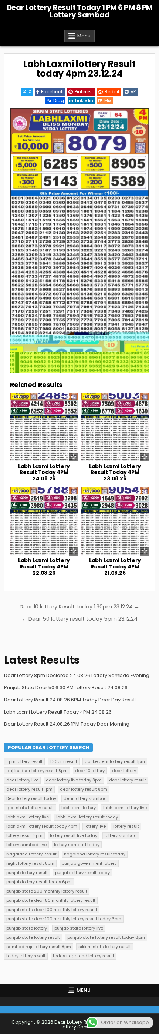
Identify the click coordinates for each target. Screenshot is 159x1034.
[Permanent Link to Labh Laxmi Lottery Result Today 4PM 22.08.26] (44, 521)
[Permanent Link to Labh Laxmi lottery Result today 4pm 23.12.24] (79, 240)
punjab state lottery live (78, 928)
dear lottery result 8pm (83, 789)
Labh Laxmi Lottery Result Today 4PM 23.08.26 (115, 473)
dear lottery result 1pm (29, 789)
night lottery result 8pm (30, 863)
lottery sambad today (76, 845)
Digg (58, 100)
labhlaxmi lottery (78, 808)
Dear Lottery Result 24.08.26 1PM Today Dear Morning (66, 723)
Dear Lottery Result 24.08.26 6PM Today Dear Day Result (70, 699)
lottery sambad (121, 835)
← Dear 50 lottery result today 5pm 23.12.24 (80, 619)
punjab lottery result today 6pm (39, 882)
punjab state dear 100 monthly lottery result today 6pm (63, 919)
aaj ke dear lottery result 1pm (115, 761)
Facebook (52, 92)
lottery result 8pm (24, 835)
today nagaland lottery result (83, 956)
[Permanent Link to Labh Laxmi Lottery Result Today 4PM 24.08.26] (44, 427)
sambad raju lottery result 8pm (38, 947)
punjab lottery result (27, 872)
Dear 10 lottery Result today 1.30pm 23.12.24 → (79, 606)
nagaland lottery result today (94, 854)
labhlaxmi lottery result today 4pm (41, 826)
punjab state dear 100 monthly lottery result (51, 910)
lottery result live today (73, 835)
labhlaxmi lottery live (27, 817)
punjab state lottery (26, 928)
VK (133, 92)
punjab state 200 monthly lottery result (46, 891)
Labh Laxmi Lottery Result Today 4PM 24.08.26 (44, 473)
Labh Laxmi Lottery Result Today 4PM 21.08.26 (115, 567)
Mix (107, 100)
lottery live (95, 826)
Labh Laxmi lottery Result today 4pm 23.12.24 (79, 69)
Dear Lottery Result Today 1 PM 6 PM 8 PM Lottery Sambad (80, 11)
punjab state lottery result (33, 937)
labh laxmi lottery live (125, 808)
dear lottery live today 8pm (74, 780)
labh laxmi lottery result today (87, 817)
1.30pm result (63, 761)
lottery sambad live (26, 845)
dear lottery (124, 771)
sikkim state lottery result (104, 947)
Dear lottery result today (31, 798)
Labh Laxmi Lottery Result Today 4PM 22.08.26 (44, 567)
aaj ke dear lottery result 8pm (37, 771)
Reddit (112, 92)
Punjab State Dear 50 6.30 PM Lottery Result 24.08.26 (66, 687)
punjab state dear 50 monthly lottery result (50, 900)
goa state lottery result (30, 808)
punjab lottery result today (82, 872)
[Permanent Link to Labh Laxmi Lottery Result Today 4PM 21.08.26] (115, 521)
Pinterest (84, 92)
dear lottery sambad (85, 798)
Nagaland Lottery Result (31, 854)
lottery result (126, 826)
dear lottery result (127, 780)
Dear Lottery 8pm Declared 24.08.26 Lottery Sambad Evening (76, 675)
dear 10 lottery (90, 771)
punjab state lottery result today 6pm (106, 937)
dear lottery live (22, 780)
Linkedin (84, 100)
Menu (84, 35)
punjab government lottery (89, 863)
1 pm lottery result (24, 761)
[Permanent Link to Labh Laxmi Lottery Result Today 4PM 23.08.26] (115, 427)
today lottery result (25, 956)
